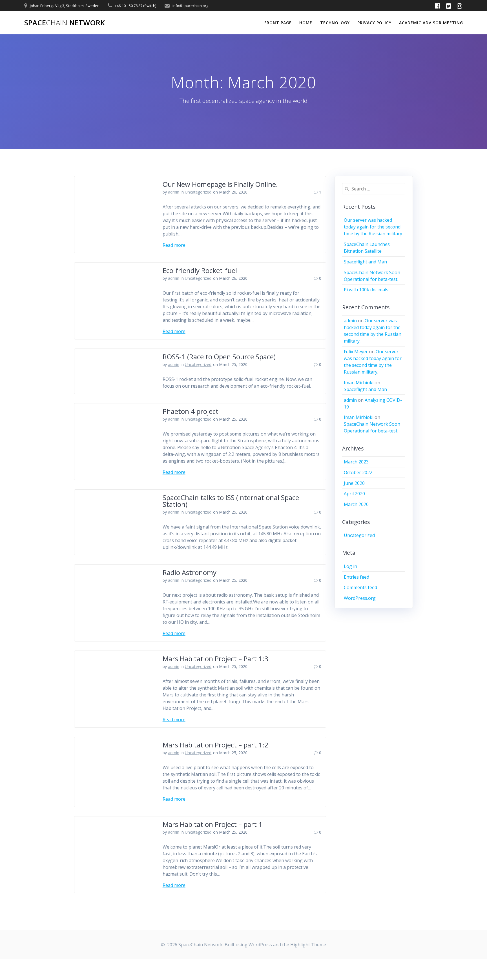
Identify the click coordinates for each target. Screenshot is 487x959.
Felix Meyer (356, 351)
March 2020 (356, 504)
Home (305, 22)
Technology (335, 22)
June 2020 (354, 483)
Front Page (278, 22)
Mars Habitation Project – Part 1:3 (215, 658)
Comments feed (360, 587)
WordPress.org (360, 598)
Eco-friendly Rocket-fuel (200, 270)
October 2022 (358, 472)
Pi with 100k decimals (366, 290)
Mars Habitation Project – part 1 (212, 824)
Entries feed (356, 577)
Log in (350, 566)
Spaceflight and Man (365, 262)
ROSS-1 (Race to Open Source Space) (219, 356)
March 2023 (356, 462)
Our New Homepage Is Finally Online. (220, 184)
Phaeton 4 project (190, 411)
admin (173, 192)
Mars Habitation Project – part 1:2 (215, 744)
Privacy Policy (374, 22)
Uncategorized (198, 192)
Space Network (64, 22)
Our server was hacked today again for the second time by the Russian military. (373, 227)
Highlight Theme (308, 945)
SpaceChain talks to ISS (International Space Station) (231, 501)
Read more (174, 245)
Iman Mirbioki (358, 382)
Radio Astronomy (189, 572)
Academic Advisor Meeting (431, 22)
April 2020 (354, 493)
